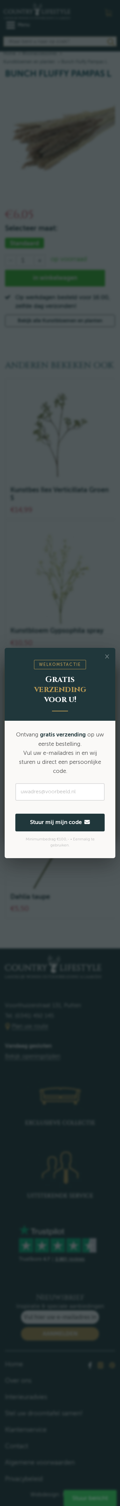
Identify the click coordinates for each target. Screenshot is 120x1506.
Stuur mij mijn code (57, 822)
